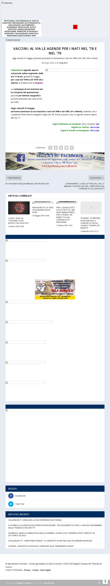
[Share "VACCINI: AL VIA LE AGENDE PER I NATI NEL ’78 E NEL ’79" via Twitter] (55, 147)
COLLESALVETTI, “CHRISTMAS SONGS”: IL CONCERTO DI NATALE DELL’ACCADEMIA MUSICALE (50, 540)
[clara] (26, 302)
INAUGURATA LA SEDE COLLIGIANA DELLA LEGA (43, 210)
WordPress (49, 583)
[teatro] (26, 363)
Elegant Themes (24, 583)
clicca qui (94, 130)
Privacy (27, 570)
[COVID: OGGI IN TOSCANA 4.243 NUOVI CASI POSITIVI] (19, 207)
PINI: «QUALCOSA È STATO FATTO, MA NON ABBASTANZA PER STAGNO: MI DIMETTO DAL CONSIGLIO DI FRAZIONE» (65, 214)
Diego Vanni (49, 63)
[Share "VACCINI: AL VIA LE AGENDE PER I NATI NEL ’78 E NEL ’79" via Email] (66, 147)
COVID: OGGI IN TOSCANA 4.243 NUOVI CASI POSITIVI (18, 220)
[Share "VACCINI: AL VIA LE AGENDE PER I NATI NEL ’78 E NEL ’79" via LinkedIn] (61, 147)
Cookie (35, 570)
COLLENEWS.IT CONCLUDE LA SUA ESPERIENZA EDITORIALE (35, 520)
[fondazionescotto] (26, 261)
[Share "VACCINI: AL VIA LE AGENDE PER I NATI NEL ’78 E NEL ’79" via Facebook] (50, 147)
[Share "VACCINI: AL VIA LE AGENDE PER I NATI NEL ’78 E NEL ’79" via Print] (71, 147)
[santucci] (26, 383)
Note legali (45, 570)
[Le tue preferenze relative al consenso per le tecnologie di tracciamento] (105, 581)
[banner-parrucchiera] (26, 342)
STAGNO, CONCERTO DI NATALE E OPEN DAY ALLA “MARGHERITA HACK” (41, 546)
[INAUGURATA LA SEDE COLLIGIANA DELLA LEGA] (43, 202)
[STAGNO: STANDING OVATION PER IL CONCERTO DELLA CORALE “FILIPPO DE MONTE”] (91, 207)
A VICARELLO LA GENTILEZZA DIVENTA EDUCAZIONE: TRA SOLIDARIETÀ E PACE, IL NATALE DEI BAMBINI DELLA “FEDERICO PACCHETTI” (55, 526)
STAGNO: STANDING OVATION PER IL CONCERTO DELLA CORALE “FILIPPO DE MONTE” (90, 223)
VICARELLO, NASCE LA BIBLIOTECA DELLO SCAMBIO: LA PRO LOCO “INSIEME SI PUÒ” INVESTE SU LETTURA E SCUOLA (51, 534)
